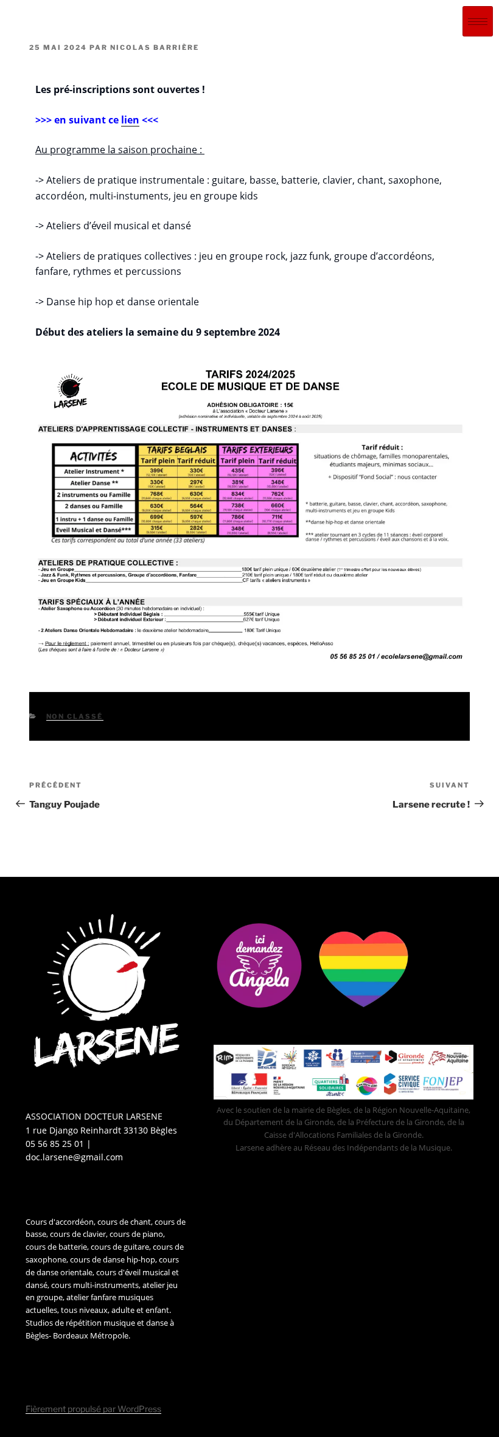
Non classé (74, 716)
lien (130, 119)
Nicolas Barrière (154, 47)
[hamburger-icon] (477, 21)
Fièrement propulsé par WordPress (93, 1409)
